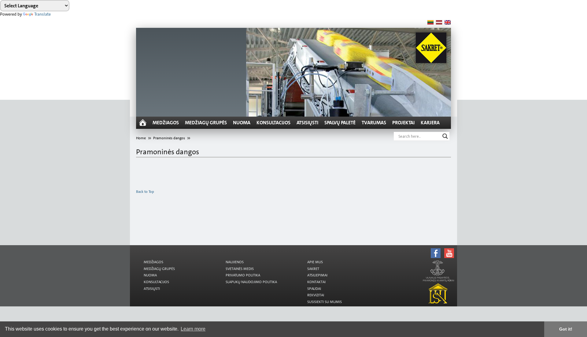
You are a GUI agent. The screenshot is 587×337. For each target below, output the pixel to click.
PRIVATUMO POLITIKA (243, 275)
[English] (447, 22)
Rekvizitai (315, 295)
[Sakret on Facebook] (300, 246)
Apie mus (315, 262)
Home (141, 138)
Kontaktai (316, 281)
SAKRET (313, 268)
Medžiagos (166, 122)
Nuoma (241, 122)
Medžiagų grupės (206, 122)
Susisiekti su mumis (324, 301)
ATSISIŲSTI (307, 122)
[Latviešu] (439, 22)
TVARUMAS (374, 122)
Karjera (430, 122)
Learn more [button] (193, 328)
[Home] (143, 123)
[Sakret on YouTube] (300, 248)
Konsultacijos (273, 122)
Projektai (403, 122)
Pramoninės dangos (169, 138)
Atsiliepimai (317, 275)
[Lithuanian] (430, 22)
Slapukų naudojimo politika (251, 281)
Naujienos (235, 262)
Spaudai (314, 288)
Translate (42, 14)
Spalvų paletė (340, 122)
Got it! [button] (565, 329)
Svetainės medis (240, 268)
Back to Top (145, 191)
